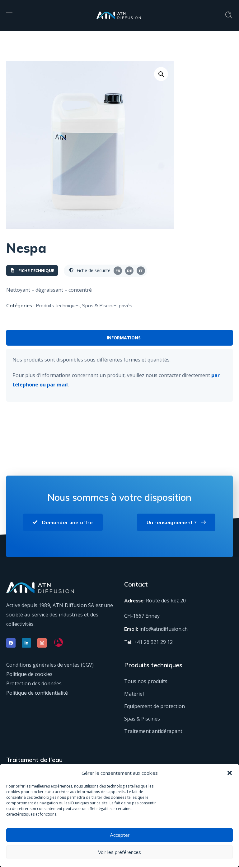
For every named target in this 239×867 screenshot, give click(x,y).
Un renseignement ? (172, 522)
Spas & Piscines (142, 718)
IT (141, 271)
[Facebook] (11, 643)
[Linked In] (26, 643)
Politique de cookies (29, 674)
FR (117, 271)
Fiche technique (36, 270)
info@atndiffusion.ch (163, 628)
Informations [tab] (124, 338)
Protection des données (34, 683)
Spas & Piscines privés (107, 305)
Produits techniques (58, 305)
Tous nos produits (145, 681)
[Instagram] (42, 643)
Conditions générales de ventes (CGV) (50, 664)
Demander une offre (67, 522)
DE (129, 271)
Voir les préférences (119, 852)
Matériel (134, 693)
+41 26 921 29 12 (153, 642)
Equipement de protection (154, 706)
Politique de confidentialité (37, 692)
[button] (230, 773)
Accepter (119, 835)
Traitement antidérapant (153, 731)
